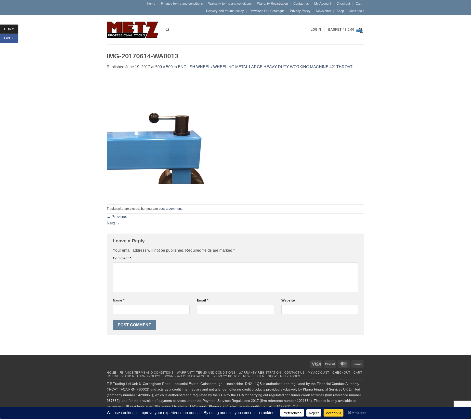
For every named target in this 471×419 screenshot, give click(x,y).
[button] (346, 29)
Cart (359, 3)
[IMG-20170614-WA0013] (168, 137)
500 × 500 (164, 67)
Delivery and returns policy (225, 11)
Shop (340, 11)
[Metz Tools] (132, 30)
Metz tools (356, 11)
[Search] (167, 29)
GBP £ (11, 38)
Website (288, 300)
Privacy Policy (300, 11)
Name (118, 300)
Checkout (343, 3)
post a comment (170, 208)
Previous (117, 217)
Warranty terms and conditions (230, 3)
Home (151, 3)
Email (202, 300)
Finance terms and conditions (182, 3)
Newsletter (323, 11)
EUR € (11, 28)
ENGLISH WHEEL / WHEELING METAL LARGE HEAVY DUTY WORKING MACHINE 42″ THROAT (265, 67)
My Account (322, 3)
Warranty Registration (272, 3)
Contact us (301, 3)
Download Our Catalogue (267, 11)
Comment (122, 258)
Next (113, 223)
